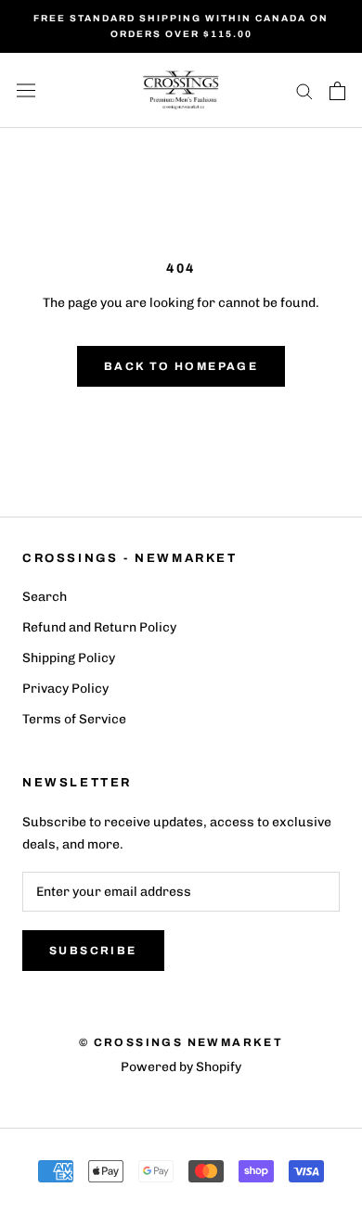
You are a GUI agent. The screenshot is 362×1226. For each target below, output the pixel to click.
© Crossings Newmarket (181, 1042)
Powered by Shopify (181, 1067)
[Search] (304, 90)
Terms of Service (74, 719)
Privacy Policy (65, 688)
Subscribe (93, 950)
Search (44, 597)
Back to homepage (181, 366)
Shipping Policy (68, 658)
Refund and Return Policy (99, 627)
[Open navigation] (26, 90)
